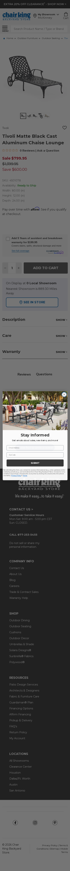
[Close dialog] (64, 394)
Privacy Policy (16, 475)
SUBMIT (35, 463)
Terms (25, 475)
